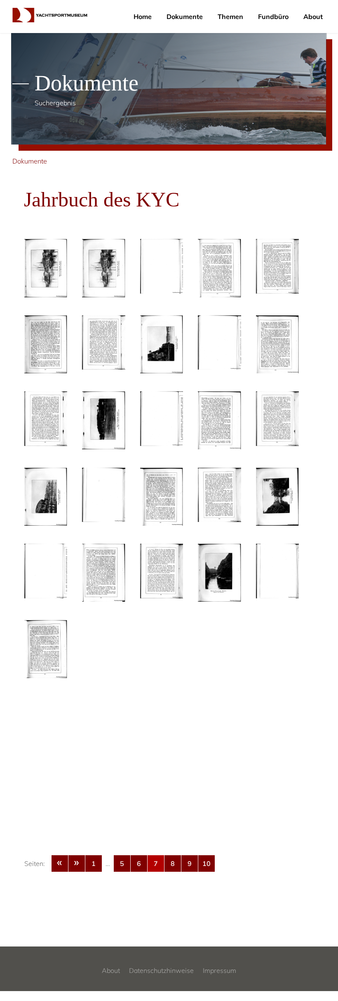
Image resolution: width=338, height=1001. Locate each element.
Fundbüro (273, 16)
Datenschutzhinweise (161, 970)
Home (143, 16)
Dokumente (185, 16)
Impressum (219, 970)
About (313, 16)
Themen (230, 16)
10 (206, 863)
